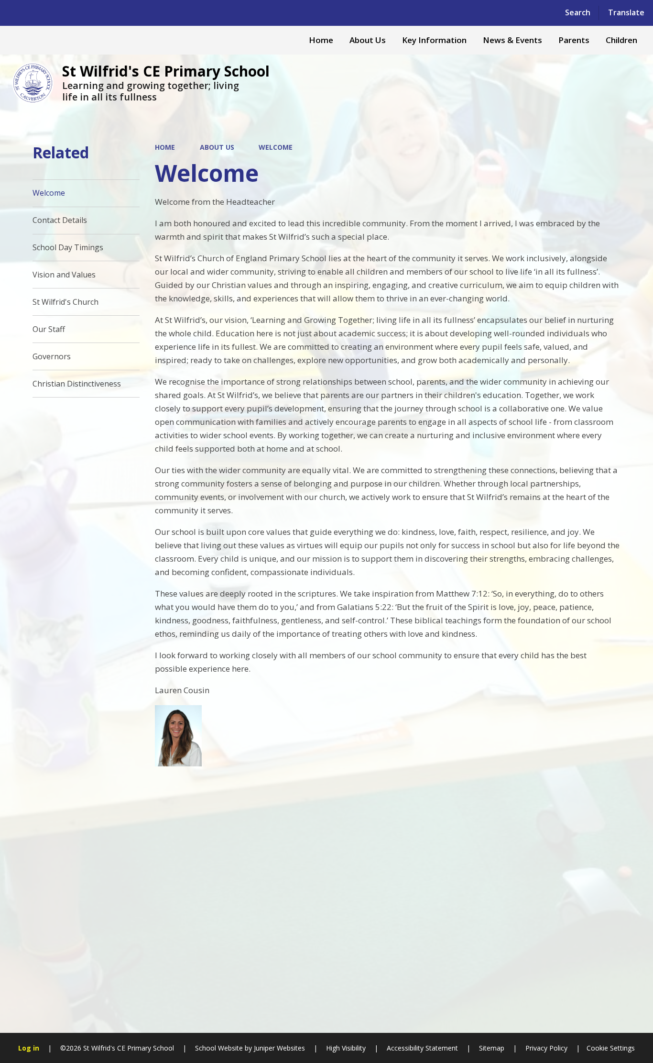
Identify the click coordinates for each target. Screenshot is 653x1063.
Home (165, 147)
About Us (217, 147)
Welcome (276, 147)
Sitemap (491, 1047)
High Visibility (346, 1047)
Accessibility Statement (422, 1047)
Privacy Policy (546, 1047)
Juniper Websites (278, 1047)
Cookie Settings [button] (611, 1047)
